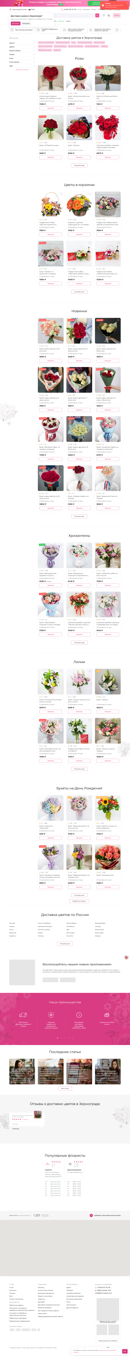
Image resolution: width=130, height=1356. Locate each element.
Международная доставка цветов (50, 1316)
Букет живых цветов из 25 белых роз (78, 448)
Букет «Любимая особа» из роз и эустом (107, 574)
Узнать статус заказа (45, 1290)
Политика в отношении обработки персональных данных (22, 1309)
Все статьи (65, 1088)
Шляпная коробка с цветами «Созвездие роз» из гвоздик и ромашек (108, 624)
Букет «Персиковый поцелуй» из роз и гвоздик (49, 624)
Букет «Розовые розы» (105, 875)
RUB (33, 9)
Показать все (79, 516)
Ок (125, 1351)
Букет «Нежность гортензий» (46, 827)
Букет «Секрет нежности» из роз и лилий (79, 701)
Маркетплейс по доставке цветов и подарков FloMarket (31, 1348)
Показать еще (79, 165)
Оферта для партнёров (17, 1318)
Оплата (93, 9)
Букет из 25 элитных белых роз (107, 97)
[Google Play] (50, 979)
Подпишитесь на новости (107, 1341)
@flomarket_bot (104, 1290)
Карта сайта (42, 1313)
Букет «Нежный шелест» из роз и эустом (78, 827)
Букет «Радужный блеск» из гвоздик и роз (79, 876)
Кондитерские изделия (75, 1296)
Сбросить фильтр (22, 70)
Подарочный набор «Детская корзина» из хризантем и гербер (47, 224)
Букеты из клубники (76, 46)
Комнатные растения (74, 1299)
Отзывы (109, 9)
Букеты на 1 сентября (46, 42)
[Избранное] (103, 15)
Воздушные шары (45, 50)
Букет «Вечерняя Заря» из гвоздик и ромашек (49, 448)
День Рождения (72, 1308)
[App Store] (68, 979)
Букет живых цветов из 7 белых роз (77, 399)
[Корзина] (108, 15)
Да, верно (15, 23)
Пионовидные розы (85, 42)
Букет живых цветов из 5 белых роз (106, 350)
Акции (68, 21)
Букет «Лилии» (102, 700)
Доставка (86, 9)
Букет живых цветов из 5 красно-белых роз (106, 399)
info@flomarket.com (103, 1293)
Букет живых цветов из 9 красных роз (77, 350)
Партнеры (101, 9)
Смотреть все (79, 292)
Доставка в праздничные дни (49, 1305)
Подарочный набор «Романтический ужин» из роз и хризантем (107, 273)
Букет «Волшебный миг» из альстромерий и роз (50, 750)
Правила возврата (44, 1308)
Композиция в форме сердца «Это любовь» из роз (50, 97)
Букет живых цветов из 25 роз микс (49, 350)
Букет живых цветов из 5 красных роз (49, 399)
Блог (11, 1296)
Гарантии (41, 1299)
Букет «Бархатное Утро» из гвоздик (107, 497)
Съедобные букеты (92, 46)
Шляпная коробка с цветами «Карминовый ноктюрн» (108, 146)
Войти (116, 15)
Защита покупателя (45, 1296)
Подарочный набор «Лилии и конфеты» (79, 750)
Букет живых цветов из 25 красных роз (49, 497)
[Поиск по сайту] (97, 15)
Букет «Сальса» (74, 145)
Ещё (118, 9)
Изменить (26, 23)
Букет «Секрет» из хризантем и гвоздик (47, 273)
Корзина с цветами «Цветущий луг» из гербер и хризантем (79, 224)
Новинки (61, 21)
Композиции (71, 1305)
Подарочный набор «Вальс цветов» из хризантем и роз (107, 224)
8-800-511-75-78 (70, 9)
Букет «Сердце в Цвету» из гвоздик (78, 497)
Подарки (104, 46)
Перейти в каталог (79, 901)
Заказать (50, 108)
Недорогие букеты (62, 42)
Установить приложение (96, 3)
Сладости (57, 50)
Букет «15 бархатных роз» (49, 145)
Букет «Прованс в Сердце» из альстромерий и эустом (49, 876)
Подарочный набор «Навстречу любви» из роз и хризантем (79, 273)
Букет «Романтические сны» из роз (79, 97)
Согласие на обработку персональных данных (18, 1314)
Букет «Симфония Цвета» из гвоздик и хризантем (107, 448)
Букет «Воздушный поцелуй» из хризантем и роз (78, 575)
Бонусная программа (46, 1293)
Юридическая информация (19, 1321)
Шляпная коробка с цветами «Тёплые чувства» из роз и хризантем (79, 624)
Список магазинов (16, 1299)
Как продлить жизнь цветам (48, 1311)
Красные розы (99, 42)
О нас (80, 9)
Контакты (12, 1290)
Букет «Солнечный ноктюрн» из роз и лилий (50, 701)
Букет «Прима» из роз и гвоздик (106, 750)
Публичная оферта (16, 1305)
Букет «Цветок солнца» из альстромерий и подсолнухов (107, 827)
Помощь (41, 1287)
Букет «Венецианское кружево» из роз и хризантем (47, 575)
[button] (120, 30)
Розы (73, 42)
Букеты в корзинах (45, 46)
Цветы (68, 1287)
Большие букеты (60, 46)
